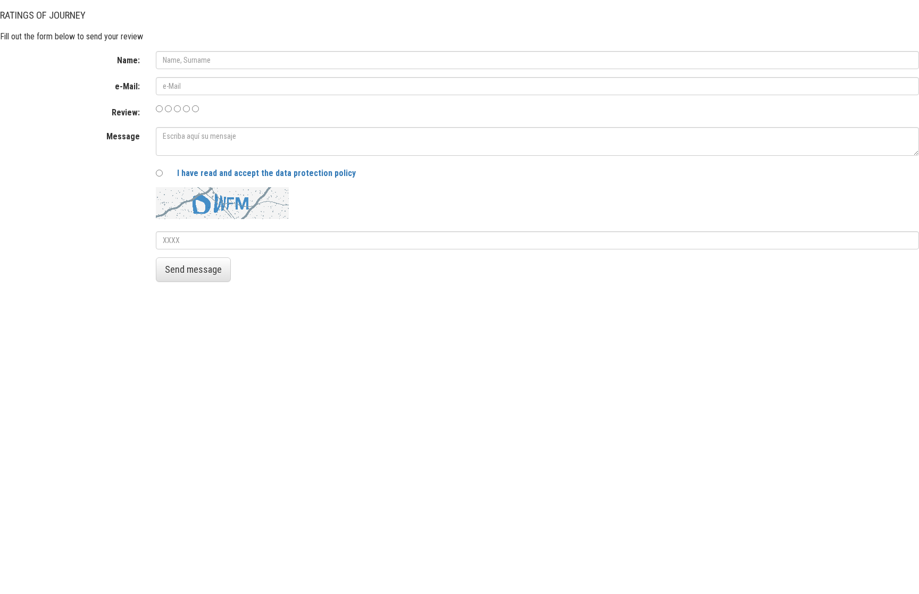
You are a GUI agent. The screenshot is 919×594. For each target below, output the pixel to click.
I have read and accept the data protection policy (266, 173)
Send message (193, 269)
